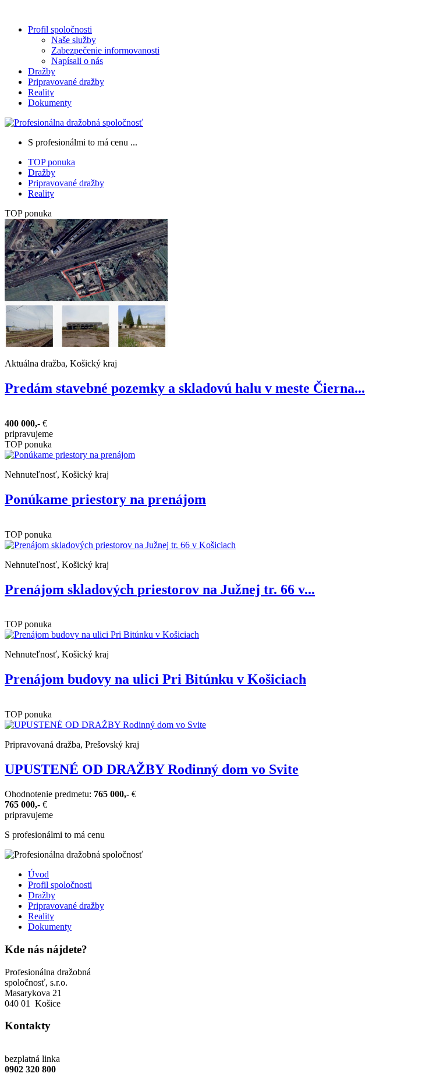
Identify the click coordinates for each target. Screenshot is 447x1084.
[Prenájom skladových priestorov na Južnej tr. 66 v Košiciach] (120, 545)
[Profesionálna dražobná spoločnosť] (74, 122)
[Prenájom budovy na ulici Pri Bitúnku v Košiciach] (102, 634)
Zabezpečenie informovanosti (105, 50)
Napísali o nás (77, 61)
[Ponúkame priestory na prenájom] (70, 455)
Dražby (41, 71)
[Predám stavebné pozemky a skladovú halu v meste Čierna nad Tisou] (86, 344)
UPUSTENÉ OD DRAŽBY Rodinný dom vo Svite (152, 769)
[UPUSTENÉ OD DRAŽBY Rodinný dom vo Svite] (105, 725)
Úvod (38, 874)
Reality (41, 92)
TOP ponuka (51, 162)
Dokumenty (50, 103)
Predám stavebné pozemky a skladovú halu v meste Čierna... (185, 388)
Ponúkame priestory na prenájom (105, 499)
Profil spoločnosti (60, 29)
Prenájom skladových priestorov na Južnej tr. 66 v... (160, 589)
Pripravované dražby (66, 82)
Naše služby (73, 40)
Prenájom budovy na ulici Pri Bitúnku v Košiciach (155, 679)
